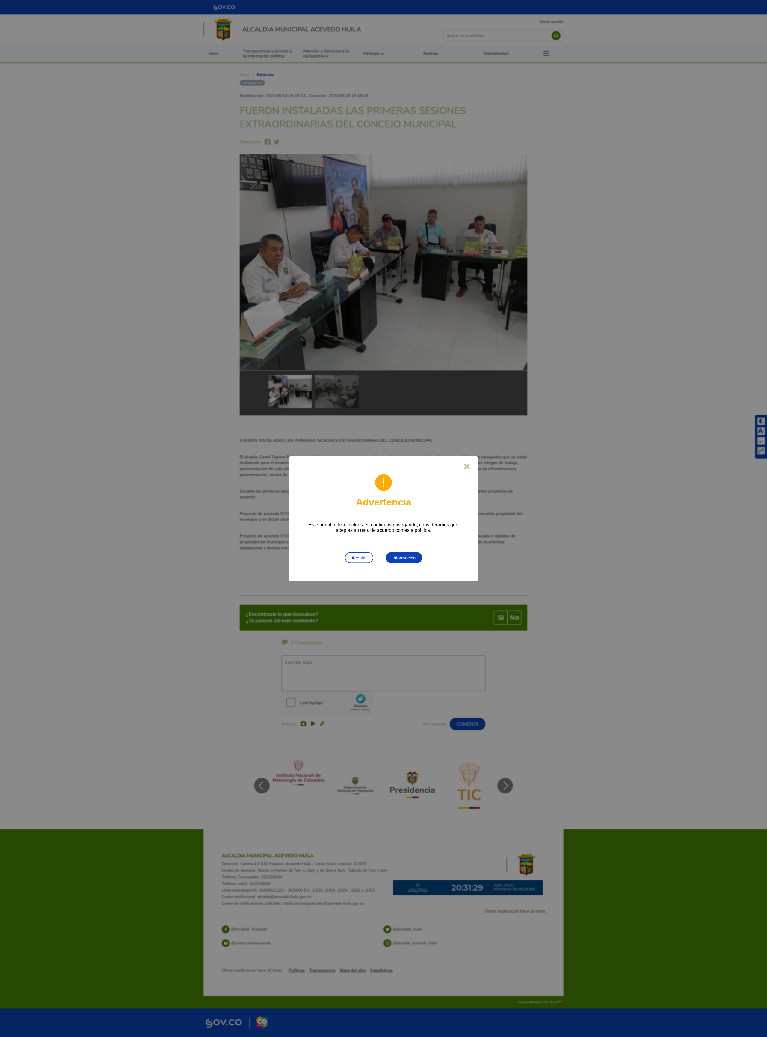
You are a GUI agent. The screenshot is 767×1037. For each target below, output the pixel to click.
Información (404, 557)
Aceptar (359, 557)
